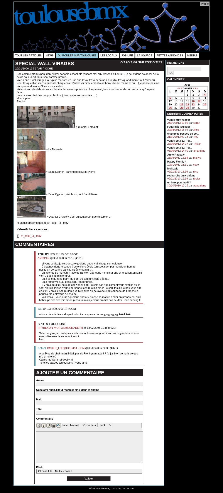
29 (187, 107)
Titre (39, 409)
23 (193, 104)
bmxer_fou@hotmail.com (65, 348)
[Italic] (43, 425)
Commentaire (44, 418)
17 (199, 101)
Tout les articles (28, 55)
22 (187, 104)
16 (193, 101)
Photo (39, 467)
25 (204, 104)
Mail (38, 399)
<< (178, 88)
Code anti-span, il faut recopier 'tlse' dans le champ (67, 389)
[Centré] (53, 425)
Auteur (40, 380)
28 (181, 107)
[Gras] (38, 425)
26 (170, 107)
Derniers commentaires (185, 113)
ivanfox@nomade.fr (68, 327)
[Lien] (58, 425)
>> (196, 88)
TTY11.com (128, 488)
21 (181, 104)
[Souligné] (48, 425)
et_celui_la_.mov (30, 235)
